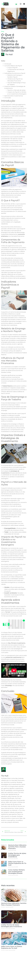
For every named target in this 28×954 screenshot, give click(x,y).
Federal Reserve (7, 386)
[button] (16, 4)
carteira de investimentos (13, 657)
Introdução (7, 64)
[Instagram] (20, 3)
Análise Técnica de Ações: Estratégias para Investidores (17, 855)
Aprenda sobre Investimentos (13, 96)
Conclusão (7, 97)
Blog (2, 31)
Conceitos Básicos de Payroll (13, 65)
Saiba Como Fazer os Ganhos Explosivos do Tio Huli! (17, 863)
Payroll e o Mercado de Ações (16, 90)
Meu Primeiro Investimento (16, 643)
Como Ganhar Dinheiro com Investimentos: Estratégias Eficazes (16, 871)
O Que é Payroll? (12, 67)
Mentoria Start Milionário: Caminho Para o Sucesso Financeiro (17, 846)
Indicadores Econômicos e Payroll (14, 73)
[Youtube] (24, 3)
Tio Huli (7, 612)
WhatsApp (8, 685)
